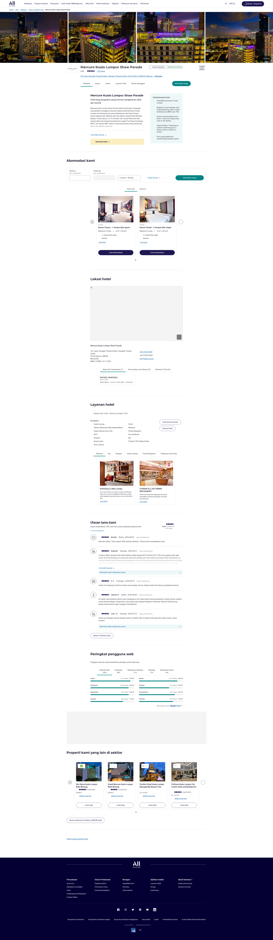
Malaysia (24, 10)
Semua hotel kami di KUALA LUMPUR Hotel (85, 820)
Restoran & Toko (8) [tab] (162, 369)
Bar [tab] (109, 454)
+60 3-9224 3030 (146, 352)
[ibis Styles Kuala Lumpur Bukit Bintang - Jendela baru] (89, 771)
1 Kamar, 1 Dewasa (126, 178)
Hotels (11, 10)
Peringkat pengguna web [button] (112, 654)
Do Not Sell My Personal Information (194, 919)
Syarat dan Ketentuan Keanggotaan (126, 919)
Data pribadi (146, 919)
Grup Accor (70, 883)
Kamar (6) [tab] (131, 189)
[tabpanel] (136, 227)
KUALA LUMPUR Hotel (36, 10)
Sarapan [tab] (119, 454)
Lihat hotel (89, 805)
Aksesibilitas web (128, 883)
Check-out (99, 172)
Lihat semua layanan (170, 422)
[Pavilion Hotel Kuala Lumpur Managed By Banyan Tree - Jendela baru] (152, 771)
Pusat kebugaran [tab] (149, 454)
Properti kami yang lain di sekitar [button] (94, 753)
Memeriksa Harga (181, 83)
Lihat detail (103, 501)
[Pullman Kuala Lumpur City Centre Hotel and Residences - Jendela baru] (184, 771)
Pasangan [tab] (118, 671)
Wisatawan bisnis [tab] (167, 671)
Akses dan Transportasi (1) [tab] (113, 369)
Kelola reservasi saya (185, 883)
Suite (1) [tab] (143, 189)
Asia (17, 10)
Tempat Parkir (167, 428)
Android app (154, 890)
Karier (69, 890)
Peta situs (126, 887)
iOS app (153, 887)
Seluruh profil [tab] (104, 671)
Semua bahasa (127, 890)
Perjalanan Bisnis (100, 883)
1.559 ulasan (101, 71)
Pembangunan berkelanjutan (76, 894)
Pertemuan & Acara (101, 887)
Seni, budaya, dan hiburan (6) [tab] (139, 369)
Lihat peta (158, 76)
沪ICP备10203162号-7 (143, 925)
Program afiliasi (72, 897)
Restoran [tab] (99, 454)
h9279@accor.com (147, 359)
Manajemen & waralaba (74, 887)
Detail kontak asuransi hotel (77, 839)
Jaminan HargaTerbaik (202, 68)
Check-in (75, 172)
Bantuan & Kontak (184, 887)
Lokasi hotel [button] (100, 279)
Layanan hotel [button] (102, 405)
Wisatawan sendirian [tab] (135, 671)
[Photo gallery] (136, 37)
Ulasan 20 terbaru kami (102, 636)
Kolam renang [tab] (132, 454)
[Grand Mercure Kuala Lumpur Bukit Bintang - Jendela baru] (120, 771)
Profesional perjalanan (102, 890)
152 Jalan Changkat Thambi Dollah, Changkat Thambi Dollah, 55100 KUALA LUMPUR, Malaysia (116, 76)
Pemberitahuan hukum (170, 919)
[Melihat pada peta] (136, 313)
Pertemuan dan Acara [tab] (169, 454)
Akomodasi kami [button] (81, 161)
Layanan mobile (155, 883)
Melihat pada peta (85, 796)
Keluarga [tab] (151, 671)
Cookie (156, 919)
